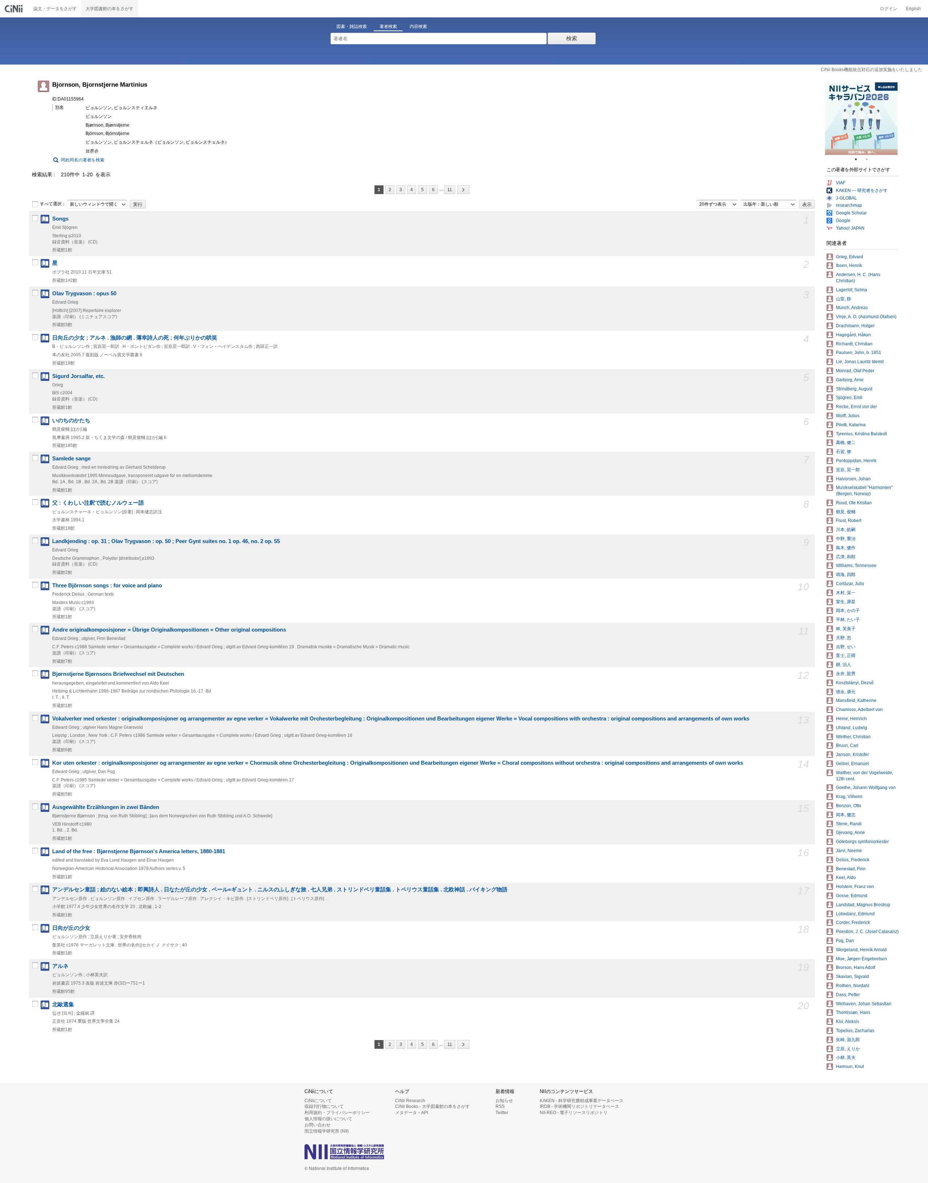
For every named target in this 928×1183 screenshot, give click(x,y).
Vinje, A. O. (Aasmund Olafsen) (866, 316)
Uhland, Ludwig (851, 727)
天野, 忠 (843, 637)
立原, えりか (848, 1048)
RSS (500, 1106)
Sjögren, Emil (849, 397)
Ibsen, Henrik (849, 265)
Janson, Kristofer (852, 754)
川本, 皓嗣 (846, 529)
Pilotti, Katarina (851, 424)
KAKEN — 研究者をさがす (862, 190)
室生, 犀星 (846, 601)
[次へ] (463, 189)
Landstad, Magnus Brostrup (863, 904)
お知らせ (504, 1100)
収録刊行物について (324, 1106)
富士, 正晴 (846, 655)
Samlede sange (71, 458)
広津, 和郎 (846, 556)
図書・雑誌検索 (351, 26)
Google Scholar (851, 212)
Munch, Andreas (852, 307)
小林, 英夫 (846, 1057)
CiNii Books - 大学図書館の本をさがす (432, 1106)
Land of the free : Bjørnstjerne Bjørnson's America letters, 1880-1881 (138, 851)
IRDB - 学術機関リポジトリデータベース (579, 1106)
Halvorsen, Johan (853, 478)
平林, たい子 (848, 619)
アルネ (60, 966)
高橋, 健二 (846, 442)
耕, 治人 (843, 664)
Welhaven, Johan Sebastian (863, 1003)
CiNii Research (410, 1100)
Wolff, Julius (847, 415)
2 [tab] (869, 159)
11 (449, 189)
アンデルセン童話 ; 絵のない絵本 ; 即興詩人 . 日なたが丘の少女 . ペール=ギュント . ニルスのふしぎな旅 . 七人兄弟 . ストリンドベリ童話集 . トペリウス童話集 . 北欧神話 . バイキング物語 (280, 889)
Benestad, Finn (851, 868)
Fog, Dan (845, 940)
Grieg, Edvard (849, 256)
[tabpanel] (861, 118)
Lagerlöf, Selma (851, 289)
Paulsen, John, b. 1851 (858, 352)
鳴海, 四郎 (846, 574)
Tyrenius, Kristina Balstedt (861, 433)
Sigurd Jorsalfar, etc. (78, 376)
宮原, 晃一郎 (848, 469)
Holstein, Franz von (855, 886)
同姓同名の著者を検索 (82, 160)
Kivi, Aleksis (847, 1021)
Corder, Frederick (853, 922)
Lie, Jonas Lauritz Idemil (860, 361)
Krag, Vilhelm (849, 796)
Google (843, 220)
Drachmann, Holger (855, 325)
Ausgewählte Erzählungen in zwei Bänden (105, 807)
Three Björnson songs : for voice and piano (107, 585)
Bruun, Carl (847, 745)
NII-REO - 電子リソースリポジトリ (574, 1112)
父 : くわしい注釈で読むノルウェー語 (98, 503)
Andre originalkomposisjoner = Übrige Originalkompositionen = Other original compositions (169, 630)
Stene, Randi (849, 823)
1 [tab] (858, 159)
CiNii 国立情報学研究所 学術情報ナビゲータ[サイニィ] (14, 8)
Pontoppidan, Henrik (856, 460)
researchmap (849, 205)
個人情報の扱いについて (328, 1118)
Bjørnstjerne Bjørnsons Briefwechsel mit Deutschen (118, 674)
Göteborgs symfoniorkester (862, 841)
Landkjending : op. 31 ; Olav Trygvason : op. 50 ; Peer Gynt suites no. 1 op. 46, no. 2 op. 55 (166, 541)
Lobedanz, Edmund (855, 913)
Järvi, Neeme (849, 850)
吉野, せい (846, 646)
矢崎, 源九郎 (848, 1039)
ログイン (888, 8)
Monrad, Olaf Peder (855, 370)
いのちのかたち (71, 420)
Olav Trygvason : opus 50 (84, 293)
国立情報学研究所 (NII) (326, 1131)
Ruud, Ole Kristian (854, 502)
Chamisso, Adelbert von (859, 709)
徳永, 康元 (846, 691)
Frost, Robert (848, 520)
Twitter (502, 1112)
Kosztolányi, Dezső (855, 682)
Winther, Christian (853, 736)
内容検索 (418, 26)
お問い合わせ (317, 1124)
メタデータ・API (411, 1112)
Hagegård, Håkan (853, 334)
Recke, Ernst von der (856, 406)
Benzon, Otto (848, 805)
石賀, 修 (843, 451)
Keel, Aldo (846, 877)
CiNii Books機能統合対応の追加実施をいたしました (871, 69)
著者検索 (388, 26)
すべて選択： (53, 203)
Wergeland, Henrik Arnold (861, 949)
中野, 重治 (846, 538)
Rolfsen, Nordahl (852, 985)
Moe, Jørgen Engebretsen (861, 958)
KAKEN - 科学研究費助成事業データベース (582, 1100)
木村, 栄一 (846, 592)
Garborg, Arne (849, 379)
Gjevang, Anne (850, 832)
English (913, 8)
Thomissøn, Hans (853, 1012)
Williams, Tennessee (856, 565)
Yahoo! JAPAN (850, 228)
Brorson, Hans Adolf (855, 967)
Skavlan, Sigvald (852, 976)
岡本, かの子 (848, 610)
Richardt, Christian (854, 343)
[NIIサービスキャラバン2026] (861, 118)
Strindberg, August (854, 388)
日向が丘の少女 (71, 928)
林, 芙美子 (846, 628)
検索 (571, 38)
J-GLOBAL (846, 198)
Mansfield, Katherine (856, 700)
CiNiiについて (318, 1100)
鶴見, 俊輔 (846, 511)
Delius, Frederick (852, 859)
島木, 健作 (846, 547)
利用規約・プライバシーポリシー (337, 1112)
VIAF (840, 182)
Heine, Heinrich (851, 718)
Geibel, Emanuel (852, 763)
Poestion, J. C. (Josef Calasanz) (867, 931)
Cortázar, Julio (850, 583)
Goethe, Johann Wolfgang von (866, 787)
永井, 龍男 (846, 673)
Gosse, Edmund (851, 895)
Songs (60, 219)
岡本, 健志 (846, 814)
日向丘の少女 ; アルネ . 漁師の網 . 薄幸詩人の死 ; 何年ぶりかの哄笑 (134, 338)
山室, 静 (843, 298)
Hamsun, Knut (850, 1066)
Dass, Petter (848, 994)
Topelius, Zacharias (855, 1030)
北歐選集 (63, 1004)
